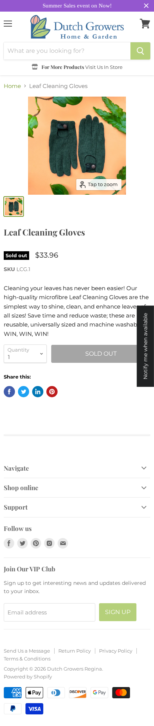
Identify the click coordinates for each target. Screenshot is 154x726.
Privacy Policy (115, 651)
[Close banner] (146, 5)
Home (12, 86)
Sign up (117, 612)
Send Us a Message (27, 651)
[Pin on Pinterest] (52, 391)
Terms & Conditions (27, 659)
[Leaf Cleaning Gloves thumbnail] (13, 206)
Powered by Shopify (28, 677)
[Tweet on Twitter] (23, 391)
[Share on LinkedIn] (37, 391)
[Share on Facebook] (9, 391)
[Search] (140, 51)
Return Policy (74, 651)
